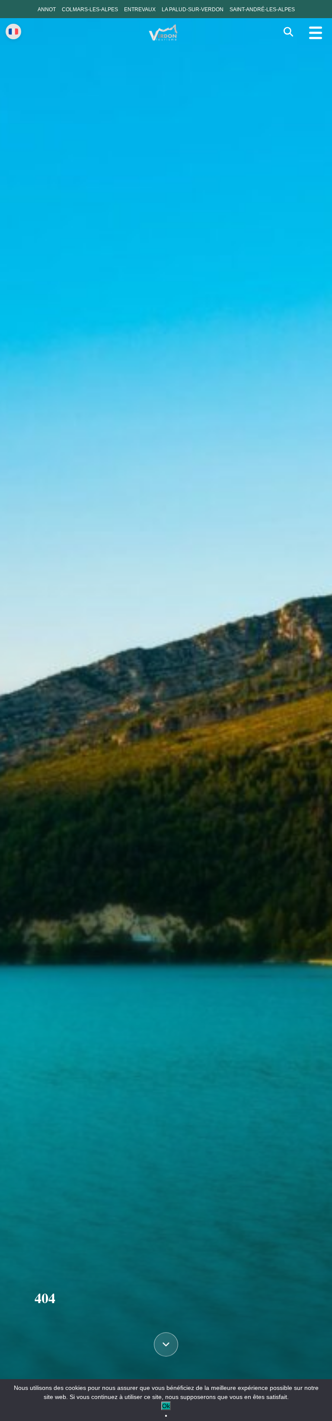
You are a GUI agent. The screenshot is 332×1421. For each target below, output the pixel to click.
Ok (166, 1405)
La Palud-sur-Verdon (192, 9)
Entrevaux (140, 9)
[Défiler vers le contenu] (166, 1345)
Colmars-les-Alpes (90, 9)
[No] (166, 1416)
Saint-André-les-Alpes (262, 9)
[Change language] (13, 31)
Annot (47, 9)
